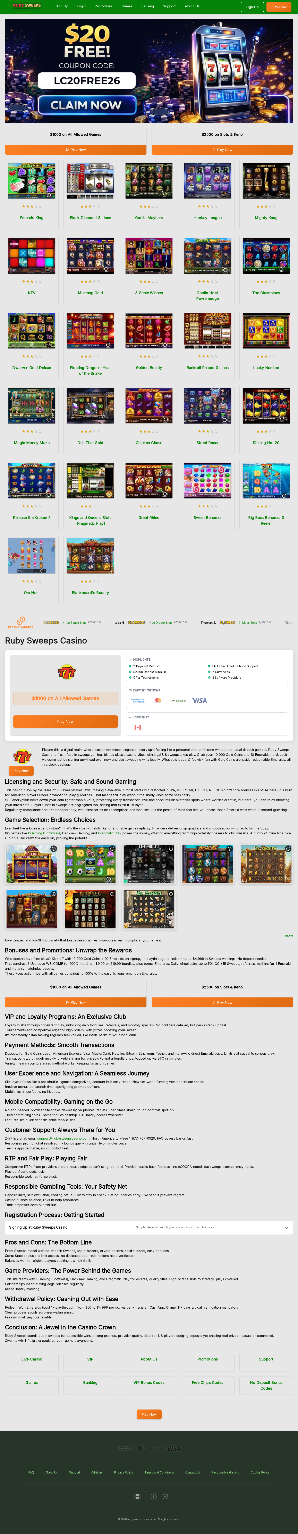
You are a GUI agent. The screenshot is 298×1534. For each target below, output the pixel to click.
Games (127, 6)
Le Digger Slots (136, 622)
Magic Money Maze (32, 443)
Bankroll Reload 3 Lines (208, 368)
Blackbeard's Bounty (90, 593)
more (289, 935)
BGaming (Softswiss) (44, 833)
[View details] (53, 848)
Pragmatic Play (109, 833)
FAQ (31, 1472)
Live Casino (31, 1359)
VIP (90, 1359)
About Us (192, 6)
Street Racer (208, 443)
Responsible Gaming (225, 1472)
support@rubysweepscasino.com (63, 1138)
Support (169, 6)
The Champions (266, 293)
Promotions (104, 6)
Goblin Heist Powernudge (207, 296)
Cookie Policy (260, 1472)
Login (81, 6)
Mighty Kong (266, 218)
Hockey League (208, 218)
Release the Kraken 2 (32, 517)
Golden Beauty (149, 368)
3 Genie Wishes (149, 293)
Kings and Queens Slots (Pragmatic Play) (90, 520)
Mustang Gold (90, 293)
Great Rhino (149, 517)
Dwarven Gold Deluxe (31, 368)
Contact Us (192, 1472)
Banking (147, 6)
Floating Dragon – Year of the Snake (90, 371)
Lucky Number (266, 368)
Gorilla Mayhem (149, 218)
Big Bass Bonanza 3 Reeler (266, 520)
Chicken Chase (149, 443)
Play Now (279, 7)
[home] (27, 10)
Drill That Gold (90, 443)
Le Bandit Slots (50, 622)
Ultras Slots (223, 622)
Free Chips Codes (207, 1382)
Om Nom (32, 593)
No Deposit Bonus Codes (266, 1385)
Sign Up (62, 6)
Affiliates (97, 1472)
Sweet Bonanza (208, 517)
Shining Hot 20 (266, 443)
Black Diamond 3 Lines (90, 218)
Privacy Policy (123, 1472)
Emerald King (31, 218)
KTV (31, 293)
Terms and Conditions (159, 1472)
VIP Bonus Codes (149, 1382)
